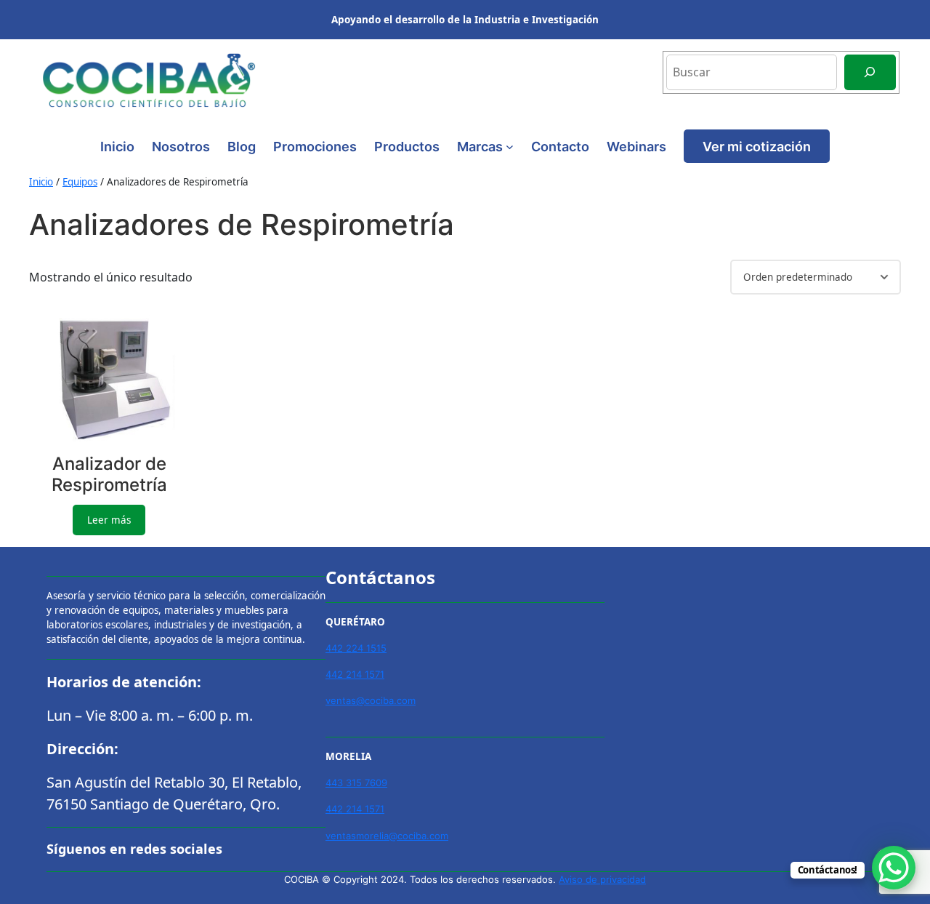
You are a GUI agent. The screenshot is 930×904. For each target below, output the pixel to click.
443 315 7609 (356, 782)
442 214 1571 (355, 674)
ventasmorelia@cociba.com (387, 835)
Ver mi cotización (757, 146)
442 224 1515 (356, 648)
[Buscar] (870, 72)
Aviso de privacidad (602, 879)
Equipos (79, 181)
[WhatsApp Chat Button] (893, 867)
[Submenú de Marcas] (510, 147)
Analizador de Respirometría (109, 474)
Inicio (117, 146)
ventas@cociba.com (371, 700)
